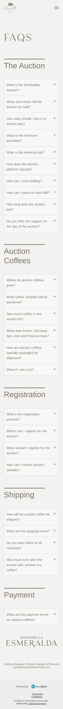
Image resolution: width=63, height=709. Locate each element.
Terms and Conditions (37, 695)
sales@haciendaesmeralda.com (31, 667)
